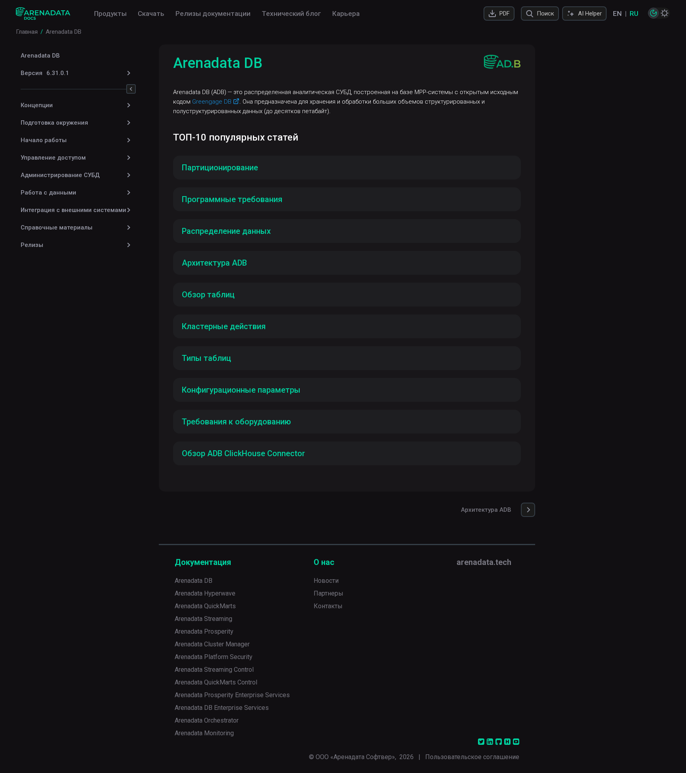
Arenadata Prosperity (204, 631)
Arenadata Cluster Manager (212, 644)
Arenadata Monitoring (204, 733)
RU (634, 13)
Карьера (346, 13)
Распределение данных (226, 231)
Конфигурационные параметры (241, 390)
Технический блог (291, 13)
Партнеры (328, 593)
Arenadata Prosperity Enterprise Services (232, 695)
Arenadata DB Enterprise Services (222, 707)
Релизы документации (213, 13)
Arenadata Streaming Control (214, 669)
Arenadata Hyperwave (205, 593)
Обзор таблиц (208, 294)
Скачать (151, 13)
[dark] (653, 13)
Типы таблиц (206, 358)
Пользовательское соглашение (472, 757)
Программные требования (232, 199)
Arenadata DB (40, 55)
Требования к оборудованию (236, 421)
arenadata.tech (484, 562)
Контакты (328, 606)
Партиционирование (220, 167)
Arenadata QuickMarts (205, 606)
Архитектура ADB (214, 263)
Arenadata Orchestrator (207, 720)
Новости (326, 580)
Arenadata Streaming (203, 619)
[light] (664, 13)
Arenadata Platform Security (213, 657)
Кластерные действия (224, 326)
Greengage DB (211, 101)
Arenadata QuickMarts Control (216, 682)
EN (617, 13)
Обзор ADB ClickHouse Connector (243, 453)
